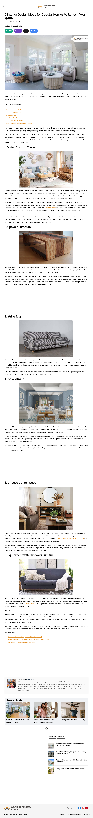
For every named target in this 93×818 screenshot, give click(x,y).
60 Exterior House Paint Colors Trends (21, 642)
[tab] (52, 736)
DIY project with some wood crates (71, 538)
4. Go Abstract (11, 118)
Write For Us (23, 814)
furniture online (29, 604)
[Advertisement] (46, 301)
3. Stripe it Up (11, 115)
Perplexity (18, 31)
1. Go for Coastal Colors (14, 110)
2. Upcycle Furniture (13, 112)
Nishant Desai (19, 22)
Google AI (34, 31)
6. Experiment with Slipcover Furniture (19, 123)
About (6, 814)
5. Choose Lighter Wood (14, 120)
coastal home (51, 208)
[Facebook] (79, 809)
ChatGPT (9, 31)
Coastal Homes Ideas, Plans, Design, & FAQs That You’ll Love (29, 639)
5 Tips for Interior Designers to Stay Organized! (25, 637)
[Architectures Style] (17, 808)
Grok (26, 31)
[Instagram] (83, 809)
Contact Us (13, 814)
